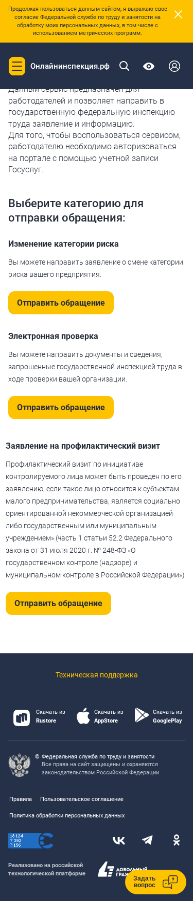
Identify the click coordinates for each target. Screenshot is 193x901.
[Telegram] (147, 841)
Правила (20, 799)
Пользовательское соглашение (82, 799)
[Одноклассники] (176, 841)
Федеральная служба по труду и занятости (98, 756)
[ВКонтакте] (119, 841)
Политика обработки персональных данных (67, 815)
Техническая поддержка (97, 675)
